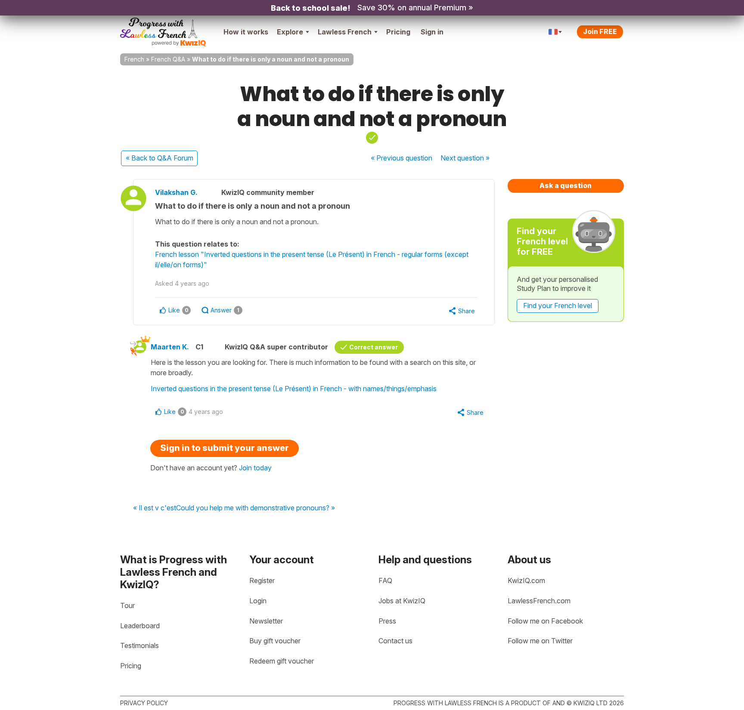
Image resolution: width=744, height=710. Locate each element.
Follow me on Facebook (545, 621)
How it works (245, 32)
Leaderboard (140, 625)
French (134, 59)
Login (258, 600)
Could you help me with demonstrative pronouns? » (255, 508)
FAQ (385, 580)
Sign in (432, 32)
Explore (290, 32)
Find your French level (557, 305)
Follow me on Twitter (540, 640)
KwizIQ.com (526, 580)
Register (262, 580)
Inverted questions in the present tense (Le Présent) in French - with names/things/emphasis (294, 388)
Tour (127, 605)
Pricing (398, 32)
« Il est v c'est (154, 508)
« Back (159, 158)
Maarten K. (170, 347)
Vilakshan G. (176, 192)
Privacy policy (144, 703)
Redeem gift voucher (281, 661)
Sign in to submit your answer (224, 448)
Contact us (395, 640)
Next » (465, 158)
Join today (255, 467)
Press (387, 621)
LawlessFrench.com (539, 600)
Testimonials (139, 645)
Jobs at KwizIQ (401, 600)
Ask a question (565, 185)
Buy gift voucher (275, 640)
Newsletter (266, 621)
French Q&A (168, 59)
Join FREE (600, 31)
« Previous (401, 158)
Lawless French (345, 32)
